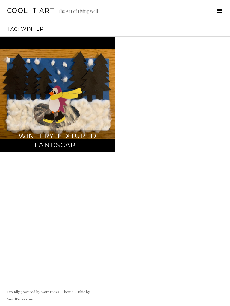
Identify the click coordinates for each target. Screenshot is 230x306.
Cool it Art (30, 11)
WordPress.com (20, 298)
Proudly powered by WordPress (33, 291)
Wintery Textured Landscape (58, 140)
